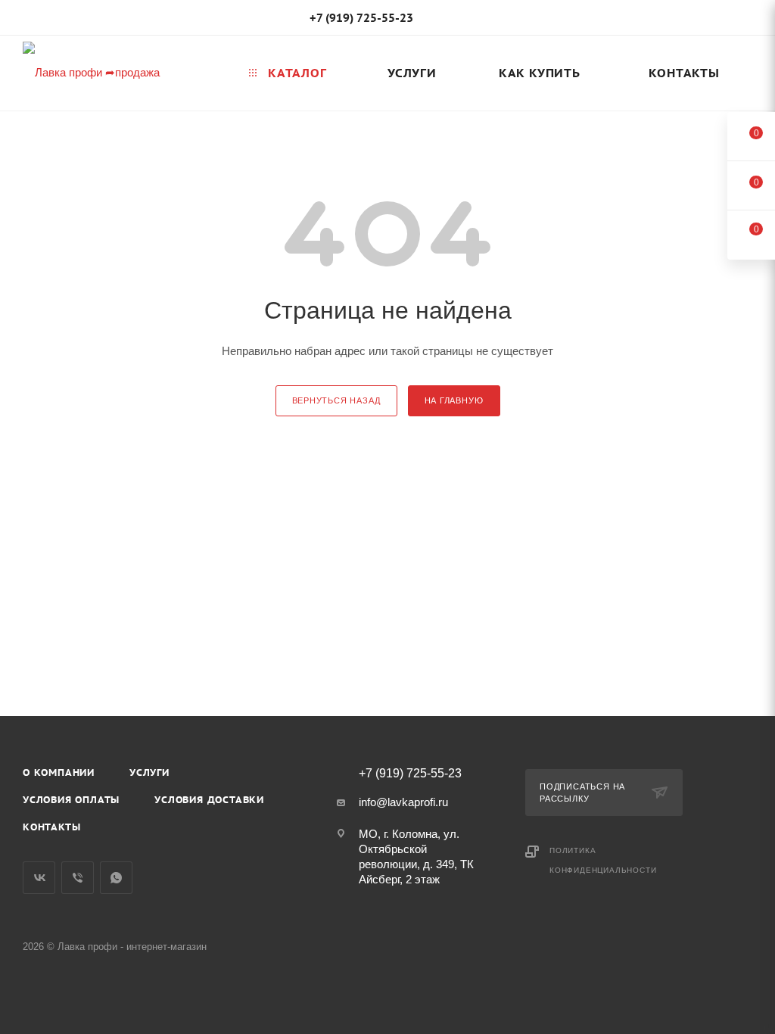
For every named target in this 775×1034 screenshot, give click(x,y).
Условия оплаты (71, 799)
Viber (77, 877)
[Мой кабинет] (745, 20)
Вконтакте (39, 877)
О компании (59, 772)
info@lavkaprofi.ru (403, 802)
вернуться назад (336, 400)
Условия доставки (209, 799)
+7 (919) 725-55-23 (361, 18)
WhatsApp (116, 877)
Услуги (149, 772)
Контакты (51, 827)
